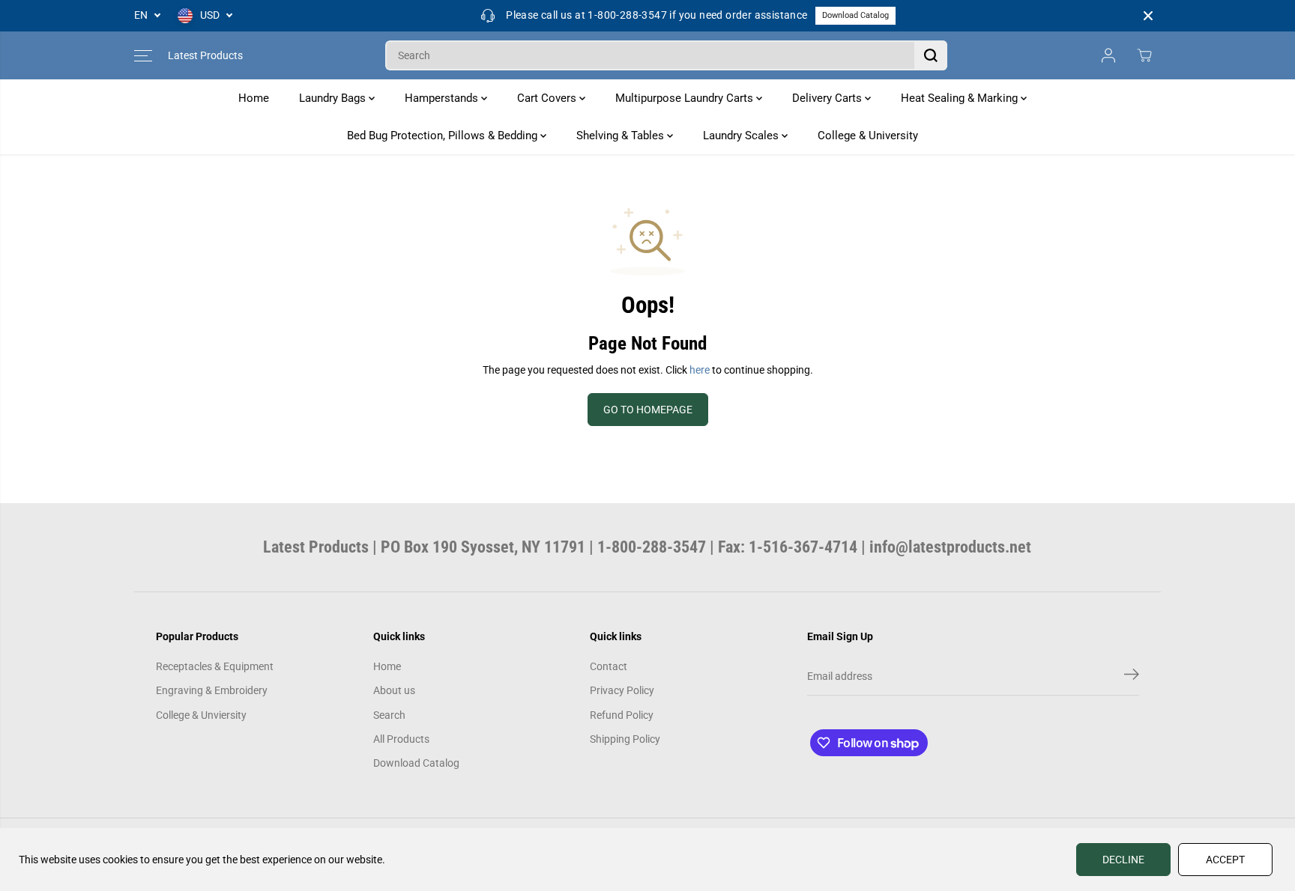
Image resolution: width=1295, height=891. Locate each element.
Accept (1225, 860)
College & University (868, 135)
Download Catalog (855, 15)
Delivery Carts (828, 98)
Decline (1123, 860)
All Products (401, 739)
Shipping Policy (625, 739)
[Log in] (1108, 55)
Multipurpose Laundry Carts (685, 98)
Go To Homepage (647, 410)
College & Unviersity (201, 715)
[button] (143, 55)
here (699, 370)
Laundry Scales (742, 135)
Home (253, 98)
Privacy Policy (622, 690)
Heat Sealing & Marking (961, 98)
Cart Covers (548, 98)
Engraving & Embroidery (212, 690)
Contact (608, 666)
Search (389, 715)
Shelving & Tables (621, 135)
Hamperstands (443, 98)
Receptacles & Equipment (215, 666)
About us (394, 690)
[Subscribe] (1131, 677)
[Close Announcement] (1148, 15)
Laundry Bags (334, 98)
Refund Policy (621, 715)
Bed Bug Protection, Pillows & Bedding (443, 135)
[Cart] (1144, 55)
